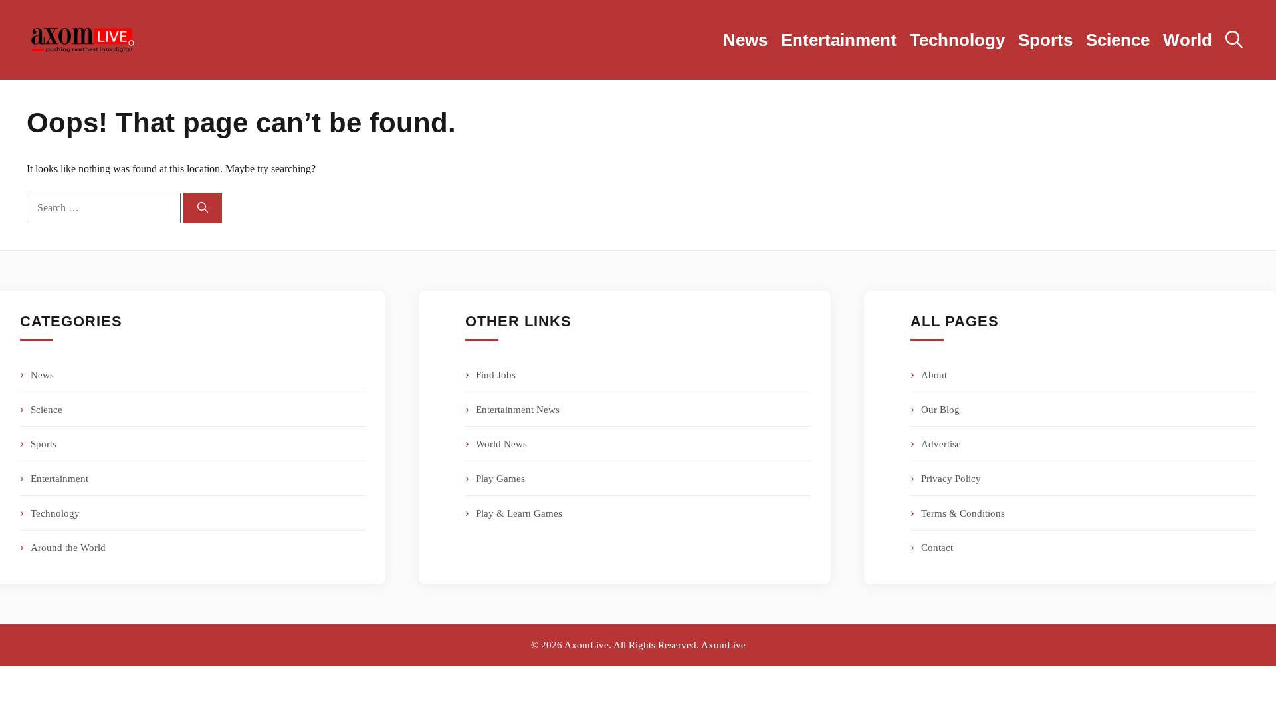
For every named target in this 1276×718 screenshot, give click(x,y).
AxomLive (723, 645)
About (934, 375)
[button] (1234, 39)
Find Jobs (496, 375)
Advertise (941, 444)
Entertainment (839, 40)
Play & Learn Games (519, 513)
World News (501, 444)
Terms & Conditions (963, 513)
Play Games (500, 478)
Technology (957, 40)
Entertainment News (518, 409)
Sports (1045, 40)
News (745, 40)
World (1187, 40)
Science (1118, 40)
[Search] (202, 208)
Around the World (68, 547)
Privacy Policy (951, 478)
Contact (937, 547)
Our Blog (940, 409)
